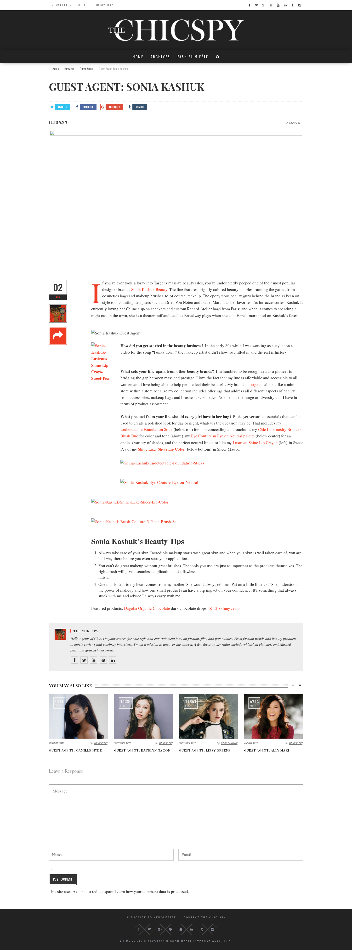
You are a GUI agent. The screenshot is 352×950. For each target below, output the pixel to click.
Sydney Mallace (229, 743)
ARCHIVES (160, 56)
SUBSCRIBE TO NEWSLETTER (151, 917)
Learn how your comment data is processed (151, 891)
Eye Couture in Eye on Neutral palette (223, 436)
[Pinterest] (103, 660)
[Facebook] (74, 660)
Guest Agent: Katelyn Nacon (142, 750)
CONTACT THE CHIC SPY (205, 917)
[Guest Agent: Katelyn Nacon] (143, 716)
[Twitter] (84, 660)
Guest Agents (59, 122)
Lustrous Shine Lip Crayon (255, 442)
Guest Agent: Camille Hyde (75, 750)
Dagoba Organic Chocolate (147, 608)
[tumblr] (292, 5)
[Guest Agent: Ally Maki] (273, 716)
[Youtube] (93, 660)
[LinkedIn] (112, 660)
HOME (138, 56)
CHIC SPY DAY (103, 5)
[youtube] (278, 5)
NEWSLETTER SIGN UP (69, 5)
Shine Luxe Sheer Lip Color (161, 449)
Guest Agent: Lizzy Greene (205, 750)
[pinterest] (270, 5)
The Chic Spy (85, 631)
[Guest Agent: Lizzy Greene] (208, 716)
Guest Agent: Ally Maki (266, 750)
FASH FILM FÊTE (192, 56)
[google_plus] (263, 5)
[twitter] (256, 5)
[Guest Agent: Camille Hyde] (78, 716)
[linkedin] (285, 5)
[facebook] (249, 5)
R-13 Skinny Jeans (224, 608)
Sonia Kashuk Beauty (149, 289)
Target (254, 384)
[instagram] (299, 5)
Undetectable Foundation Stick (146, 429)
